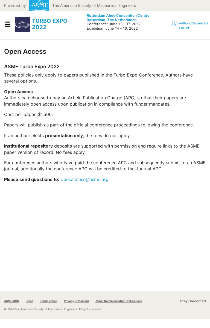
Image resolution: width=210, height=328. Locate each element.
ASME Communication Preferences (118, 300)
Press (29, 300)
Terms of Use (48, 300)
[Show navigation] (7, 24)
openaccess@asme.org (85, 179)
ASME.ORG (11, 300)
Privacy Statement (76, 300)
